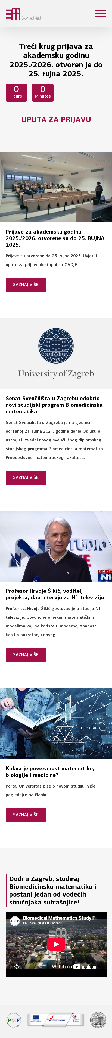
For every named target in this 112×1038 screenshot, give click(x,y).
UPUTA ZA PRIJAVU (56, 120)
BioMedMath (13, 13)
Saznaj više (26, 285)
